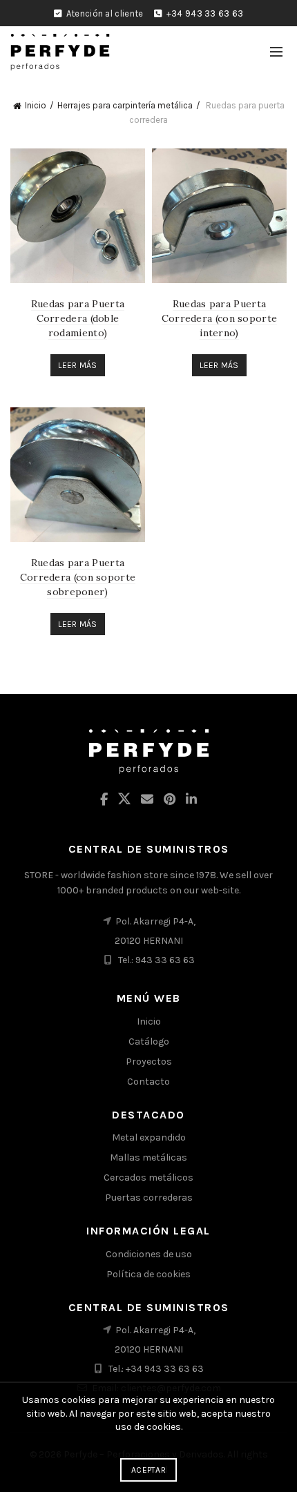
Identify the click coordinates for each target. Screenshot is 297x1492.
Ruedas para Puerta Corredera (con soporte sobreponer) (78, 577)
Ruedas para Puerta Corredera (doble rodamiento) (77, 318)
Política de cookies (148, 1274)
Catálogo (148, 1041)
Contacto (148, 1081)
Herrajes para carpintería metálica (125, 105)
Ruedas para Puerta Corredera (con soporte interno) (220, 318)
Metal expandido (149, 1137)
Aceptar (148, 1470)
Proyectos (149, 1061)
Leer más (77, 365)
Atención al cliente (105, 13)
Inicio (35, 105)
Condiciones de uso (149, 1254)
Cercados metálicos (148, 1177)
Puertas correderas (149, 1197)
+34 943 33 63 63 (205, 13)
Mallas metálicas (148, 1157)
